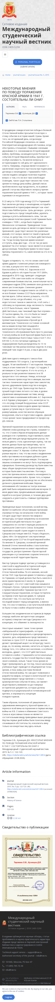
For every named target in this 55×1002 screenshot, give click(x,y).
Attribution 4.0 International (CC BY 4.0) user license (38, 979)
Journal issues (19, 75)
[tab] (10, 107)
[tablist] (27, 107)
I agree (8, 997)
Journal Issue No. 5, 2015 (38, 75)
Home (7, 75)
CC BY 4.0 (16, 818)
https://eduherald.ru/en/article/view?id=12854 (25, 789)
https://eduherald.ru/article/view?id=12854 (26, 755)
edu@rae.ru (41, 955)
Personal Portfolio (29, 62)
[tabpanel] (27, 117)
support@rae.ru (35, 952)
